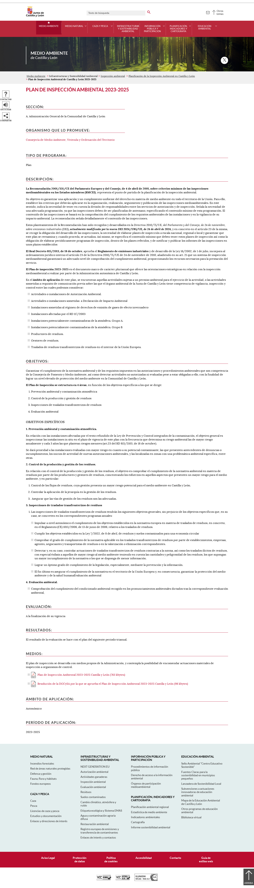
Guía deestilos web (206, 859)
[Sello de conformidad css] (103, 879)
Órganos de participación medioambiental (146, 785)
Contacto (175, 857)
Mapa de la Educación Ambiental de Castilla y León (200, 802)
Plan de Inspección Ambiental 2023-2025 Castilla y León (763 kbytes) (81, 675)
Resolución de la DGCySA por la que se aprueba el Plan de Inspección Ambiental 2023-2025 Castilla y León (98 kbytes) (112, 684)
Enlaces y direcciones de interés (48, 821)
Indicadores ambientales (145, 817)
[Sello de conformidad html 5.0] (122, 879)
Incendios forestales (42, 763)
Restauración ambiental (95, 824)
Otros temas (220, 12)
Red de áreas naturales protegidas (50, 768)
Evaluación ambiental (93, 786)
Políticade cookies (110, 859)
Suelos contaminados (93, 796)
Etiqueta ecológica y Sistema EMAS (101, 810)
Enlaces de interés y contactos (98, 837)
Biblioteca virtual (191, 817)
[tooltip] (208, 12)
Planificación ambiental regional (150, 806)
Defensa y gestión (40, 773)
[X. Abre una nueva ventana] (224, 60)
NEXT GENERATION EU (95, 766)
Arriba (248, 883)
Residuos (86, 791)
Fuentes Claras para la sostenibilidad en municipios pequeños (198, 775)
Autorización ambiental (94, 771)
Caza (33, 800)
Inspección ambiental (113, 76)
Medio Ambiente (49, 26)
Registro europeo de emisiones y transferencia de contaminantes (100, 830)
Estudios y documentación (46, 815)
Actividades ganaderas (94, 776)
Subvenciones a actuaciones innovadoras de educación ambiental (197, 792)
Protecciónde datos (79, 859)
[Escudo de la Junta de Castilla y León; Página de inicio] (35, 16)
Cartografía (138, 822)
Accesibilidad (143, 857)
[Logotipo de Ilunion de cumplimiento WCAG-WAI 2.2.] (146, 880)
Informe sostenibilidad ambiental (150, 827)
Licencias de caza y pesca (44, 810)
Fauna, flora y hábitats (43, 778)
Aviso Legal (48, 857)
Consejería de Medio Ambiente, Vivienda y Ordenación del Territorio (70, 140)
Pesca (33, 805)
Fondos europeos (40, 783)
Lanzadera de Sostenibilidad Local (201, 783)
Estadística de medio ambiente (149, 812)
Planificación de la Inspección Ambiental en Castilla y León (162, 76)
